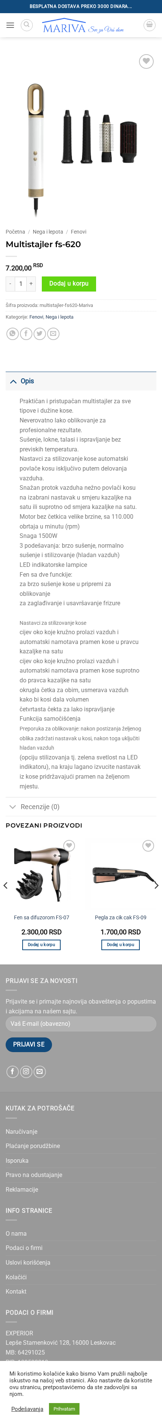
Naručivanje (21, 1131)
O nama (16, 1233)
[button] (10, 25)
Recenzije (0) (40, 807)
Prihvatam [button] (64, 1409)
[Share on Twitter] (40, 334)
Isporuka (17, 1160)
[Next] (155, 900)
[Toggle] (13, 381)
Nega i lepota (48, 232)
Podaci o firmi (24, 1247)
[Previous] (6, 900)
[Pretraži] (27, 25)
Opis (27, 381)
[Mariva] (83, 25)
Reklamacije (22, 1189)
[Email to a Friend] (53, 334)
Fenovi (78, 232)
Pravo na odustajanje (34, 1174)
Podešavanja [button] (27, 1409)
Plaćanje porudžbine (33, 1146)
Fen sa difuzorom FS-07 (41, 917)
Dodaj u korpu (69, 283)
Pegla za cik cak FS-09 (121, 917)
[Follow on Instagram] (26, 1072)
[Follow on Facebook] (12, 1072)
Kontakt (16, 1291)
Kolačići (16, 1277)
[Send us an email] (40, 1072)
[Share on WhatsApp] (12, 334)
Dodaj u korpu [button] (41, 944)
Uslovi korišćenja (28, 1262)
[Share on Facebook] (26, 334)
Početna (15, 232)
